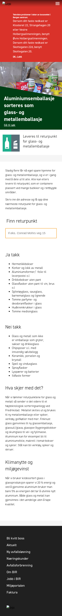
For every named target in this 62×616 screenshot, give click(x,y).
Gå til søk (9, 125)
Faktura (12, 592)
